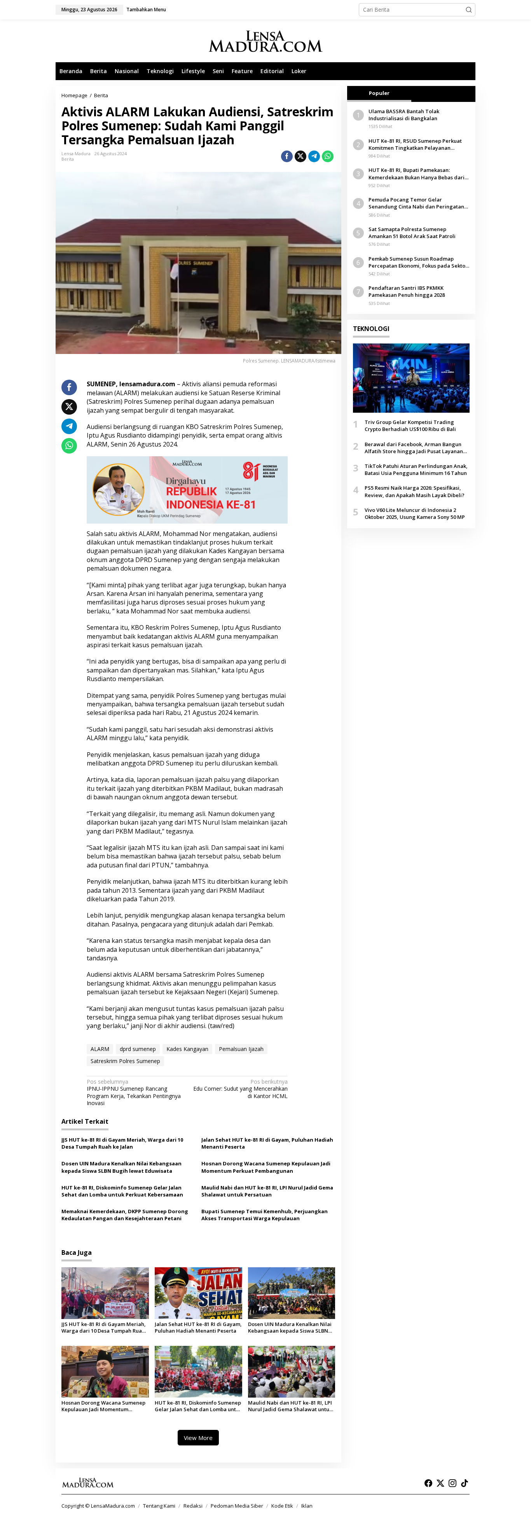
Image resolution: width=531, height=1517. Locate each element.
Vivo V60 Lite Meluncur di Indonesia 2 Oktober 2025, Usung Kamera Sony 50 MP (415, 513)
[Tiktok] (464, 1483)
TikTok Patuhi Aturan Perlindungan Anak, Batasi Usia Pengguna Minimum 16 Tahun (416, 469)
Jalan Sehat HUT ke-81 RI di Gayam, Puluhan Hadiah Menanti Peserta (267, 1143)
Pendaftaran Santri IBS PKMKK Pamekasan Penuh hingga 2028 (407, 291)
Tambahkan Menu (146, 9)
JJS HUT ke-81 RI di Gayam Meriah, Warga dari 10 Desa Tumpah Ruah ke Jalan (122, 1143)
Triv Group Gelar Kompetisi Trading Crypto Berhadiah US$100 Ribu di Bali (410, 426)
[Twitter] (440, 1483)
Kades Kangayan (187, 1049)
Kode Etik (282, 1505)
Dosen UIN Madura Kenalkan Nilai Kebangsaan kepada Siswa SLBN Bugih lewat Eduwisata (121, 1167)
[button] (468, 9)
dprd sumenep (138, 1049)
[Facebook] (428, 1483)
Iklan (307, 1505)
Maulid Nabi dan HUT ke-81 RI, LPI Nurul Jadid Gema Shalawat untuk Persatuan (267, 1191)
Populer (379, 92)
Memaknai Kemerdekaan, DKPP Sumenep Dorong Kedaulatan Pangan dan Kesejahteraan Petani (124, 1215)
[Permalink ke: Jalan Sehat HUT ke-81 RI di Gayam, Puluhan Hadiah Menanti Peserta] (198, 1292)
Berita (67, 159)
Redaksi (193, 1505)
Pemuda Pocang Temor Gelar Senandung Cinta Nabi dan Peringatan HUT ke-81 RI (416, 203)
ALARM (100, 1049)
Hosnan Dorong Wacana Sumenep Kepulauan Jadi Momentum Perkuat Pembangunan (265, 1167)
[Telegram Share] (314, 156)
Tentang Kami (159, 1505)
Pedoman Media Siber (237, 1505)
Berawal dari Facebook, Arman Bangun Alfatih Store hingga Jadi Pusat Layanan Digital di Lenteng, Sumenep (414, 448)
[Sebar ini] (287, 156)
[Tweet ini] (300, 156)
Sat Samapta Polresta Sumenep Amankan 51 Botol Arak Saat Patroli (412, 233)
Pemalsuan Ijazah (241, 1049)
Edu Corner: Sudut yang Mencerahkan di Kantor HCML (240, 1088)
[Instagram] (452, 1483)
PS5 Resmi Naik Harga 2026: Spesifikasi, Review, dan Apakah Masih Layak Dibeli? (415, 491)
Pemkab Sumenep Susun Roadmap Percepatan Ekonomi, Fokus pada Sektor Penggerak (418, 262)
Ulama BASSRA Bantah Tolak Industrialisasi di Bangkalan (404, 115)
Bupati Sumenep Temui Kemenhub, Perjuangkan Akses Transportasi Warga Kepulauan (264, 1215)
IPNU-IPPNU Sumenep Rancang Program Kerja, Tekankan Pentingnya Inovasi (134, 1092)
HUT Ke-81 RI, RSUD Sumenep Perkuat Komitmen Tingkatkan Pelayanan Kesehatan (415, 144)
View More (198, 1438)
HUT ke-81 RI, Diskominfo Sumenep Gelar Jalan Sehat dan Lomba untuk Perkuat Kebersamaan (122, 1191)
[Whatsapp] (328, 156)
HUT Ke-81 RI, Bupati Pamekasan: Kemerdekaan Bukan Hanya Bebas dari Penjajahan (417, 173)
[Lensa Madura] (265, 41)
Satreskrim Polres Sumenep (125, 1061)
